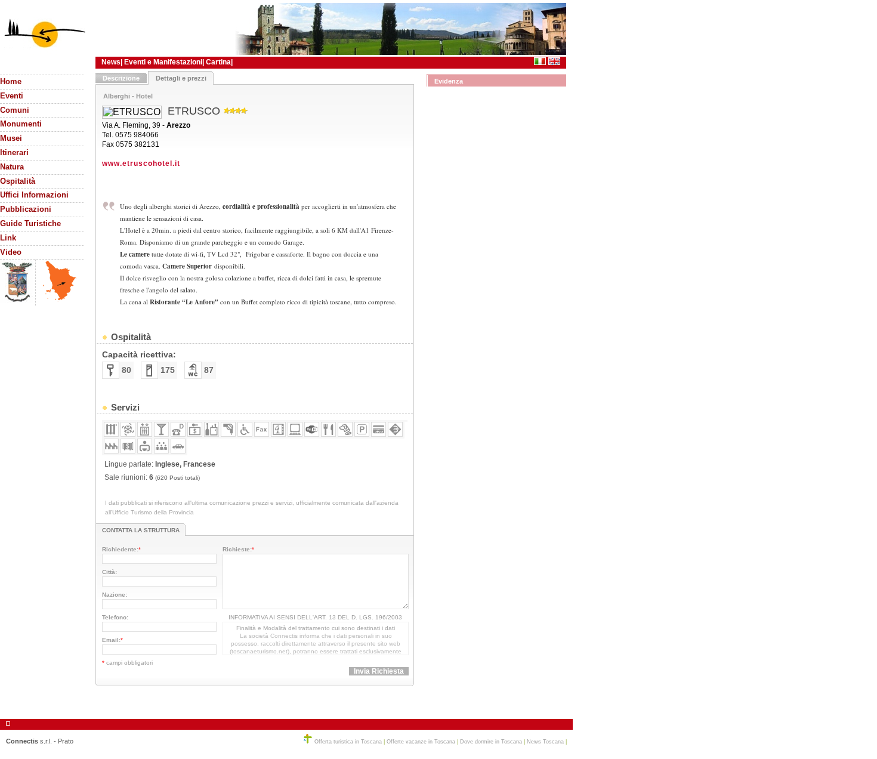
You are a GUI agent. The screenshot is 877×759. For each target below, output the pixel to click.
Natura (12, 167)
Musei (11, 138)
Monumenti (21, 124)
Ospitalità (17, 181)
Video (10, 252)
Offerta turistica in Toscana (348, 742)
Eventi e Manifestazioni (163, 62)
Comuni (14, 110)
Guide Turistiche (30, 224)
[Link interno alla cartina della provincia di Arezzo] (59, 301)
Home (10, 82)
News (111, 62)
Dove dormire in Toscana (491, 742)
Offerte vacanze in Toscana (421, 742)
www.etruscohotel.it (141, 163)
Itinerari (14, 153)
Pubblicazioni (25, 209)
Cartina (218, 62)
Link (8, 238)
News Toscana (545, 742)
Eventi (11, 96)
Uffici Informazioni (34, 195)
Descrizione (121, 78)
